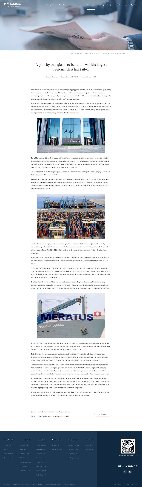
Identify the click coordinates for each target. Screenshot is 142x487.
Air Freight (23, 449)
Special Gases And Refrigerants (42, 471)
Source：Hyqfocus (52, 77)
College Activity (73, 458)
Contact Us (120, 5)
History (6, 449)
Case (69, 462)
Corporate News (57, 449)
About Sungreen (49, 5)
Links (127, 484)
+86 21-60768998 (128, 466)
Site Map (134, 484)
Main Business (63, 5)
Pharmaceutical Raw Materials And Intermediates (42, 449)
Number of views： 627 (88, 77)
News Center (91, 5)
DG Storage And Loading (25, 466)
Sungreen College (105, 5)
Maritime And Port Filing (25, 471)
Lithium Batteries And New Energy (42, 445)
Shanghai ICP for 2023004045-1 (67, 484)
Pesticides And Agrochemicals (42, 453)
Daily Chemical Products (42, 475)
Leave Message (89, 449)
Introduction (7, 445)
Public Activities (9, 453)
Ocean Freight (24, 445)
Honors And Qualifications (9, 458)
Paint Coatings (40, 458)
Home (36, 5)
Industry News (94, 53)
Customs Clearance (25, 453)
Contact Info (88, 445)
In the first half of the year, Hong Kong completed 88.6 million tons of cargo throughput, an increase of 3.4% (54, 412)
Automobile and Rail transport (25, 462)
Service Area (78, 5)
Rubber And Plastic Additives (42, 462)
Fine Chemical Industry (42, 466)
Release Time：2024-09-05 (69, 77)
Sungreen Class (73, 449)
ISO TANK (23, 458)
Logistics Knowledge (74, 453)
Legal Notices (118, 484)
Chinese (136, 5)
